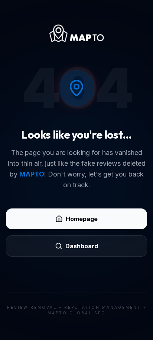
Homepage (82, 219)
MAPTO (31, 174)
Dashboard (81, 246)
